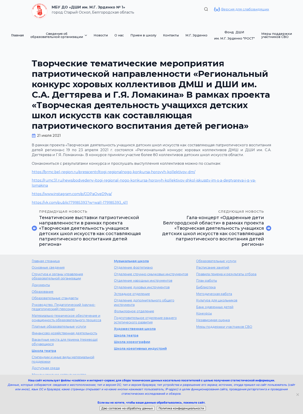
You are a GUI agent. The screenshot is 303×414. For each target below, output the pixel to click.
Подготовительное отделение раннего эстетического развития (145, 320)
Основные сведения (48, 267)
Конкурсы (204, 313)
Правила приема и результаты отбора (226, 274)
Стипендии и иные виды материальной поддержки (63, 359)
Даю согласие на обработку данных (127, 408)
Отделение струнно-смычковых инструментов (151, 274)
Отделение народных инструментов (143, 281)
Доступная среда (46, 368)
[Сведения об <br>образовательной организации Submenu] (86, 35)
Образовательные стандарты (55, 298)
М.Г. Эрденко (196, 35)
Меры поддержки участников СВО (276, 35)
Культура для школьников (216, 300)
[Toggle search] (206, 9)
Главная (17, 35)
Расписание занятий (212, 267)
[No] (297, 394)
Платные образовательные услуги (59, 327)
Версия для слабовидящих (245, 9)
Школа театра (44, 351)
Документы (41, 285)
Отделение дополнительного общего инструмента (144, 302)
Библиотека (206, 287)
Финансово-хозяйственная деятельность (64, 333)
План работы (206, 281)
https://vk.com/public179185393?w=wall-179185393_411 (80, 202)
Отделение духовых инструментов (142, 287)
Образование (42, 292)
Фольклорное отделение (134, 311)
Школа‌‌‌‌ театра (126, 335)
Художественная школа (135, 329)
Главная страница (46, 261)
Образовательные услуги (216, 261)
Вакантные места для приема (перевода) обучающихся (65, 342)
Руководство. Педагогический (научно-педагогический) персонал (63, 307)
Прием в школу (143, 35)
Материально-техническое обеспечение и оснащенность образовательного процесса (66, 318)
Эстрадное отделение (132, 294)
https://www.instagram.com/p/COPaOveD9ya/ (72, 194)
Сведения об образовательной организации (56, 35)
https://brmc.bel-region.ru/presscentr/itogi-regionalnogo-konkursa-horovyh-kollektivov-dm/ (113, 172)
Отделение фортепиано (133, 267)
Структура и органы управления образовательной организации (57, 276)
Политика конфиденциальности (181, 408)
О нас (119, 35)
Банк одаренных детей (214, 307)
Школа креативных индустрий (140, 349)
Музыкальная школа (131, 261)
